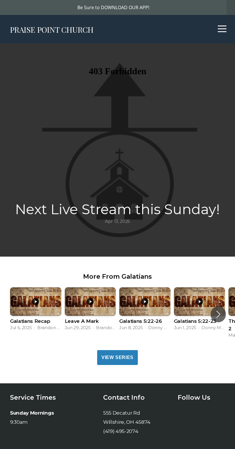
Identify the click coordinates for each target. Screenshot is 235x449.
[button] (218, 314)
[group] (35, 310)
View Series (117, 357)
